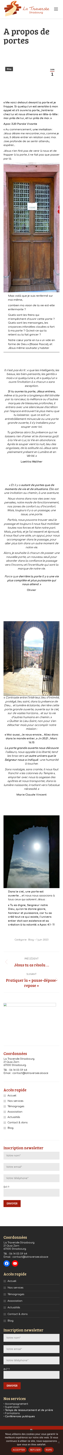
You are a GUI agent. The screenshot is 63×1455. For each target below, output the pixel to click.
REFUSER (35, 1449)
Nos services (15, 1101)
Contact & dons (18, 1122)
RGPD (49, 1449)
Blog (9, 69)
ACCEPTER (19, 1449)
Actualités (14, 1117)
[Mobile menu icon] (55, 9)
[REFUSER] (58, 1442)
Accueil (12, 1095)
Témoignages (16, 1106)
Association (15, 1111)
